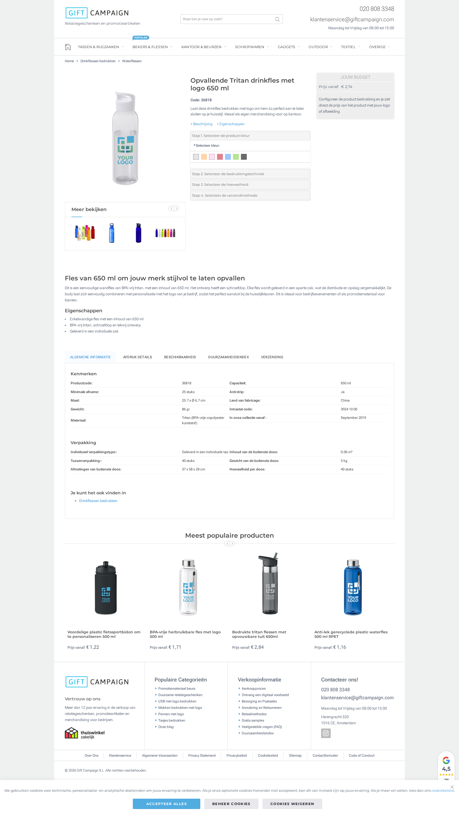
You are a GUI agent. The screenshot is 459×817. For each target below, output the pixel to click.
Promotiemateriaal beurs (176, 688)
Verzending (272, 357)
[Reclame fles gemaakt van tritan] (125, 138)
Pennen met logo (171, 714)
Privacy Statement (202, 755)
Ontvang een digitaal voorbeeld (265, 695)
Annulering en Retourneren (262, 707)
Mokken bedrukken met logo (180, 707)
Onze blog (166, 726)
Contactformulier (325, 755)
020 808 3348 (377, 8)
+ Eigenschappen (231, 124)
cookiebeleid (442, 790)
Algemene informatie (90, 357)
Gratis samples (253, 720)
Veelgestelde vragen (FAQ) (262, 726)
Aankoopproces (254, 688)
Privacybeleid (237, 755)
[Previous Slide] (171, 208)
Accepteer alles (166, 804)
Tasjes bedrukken (171, 720)
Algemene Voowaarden (159, 755)
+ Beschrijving (201, 124)
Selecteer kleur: (206, 146)
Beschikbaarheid (180, 357)
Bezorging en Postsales (259, 701)
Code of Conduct (362, 755)
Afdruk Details (137, 357)
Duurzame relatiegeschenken (180, 695)
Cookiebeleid (268, 755)
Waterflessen (132, 61)
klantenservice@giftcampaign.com (352, 19)
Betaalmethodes (254, 714)
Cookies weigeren (292, 804)
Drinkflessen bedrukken (98, 61)
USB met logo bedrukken (177, 701)
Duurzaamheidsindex (228, 357)
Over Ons (91, 755)
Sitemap (295, 755)
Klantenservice (120, 755)
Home (70, 61)
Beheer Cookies (231, 804)
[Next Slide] (176, 208)
